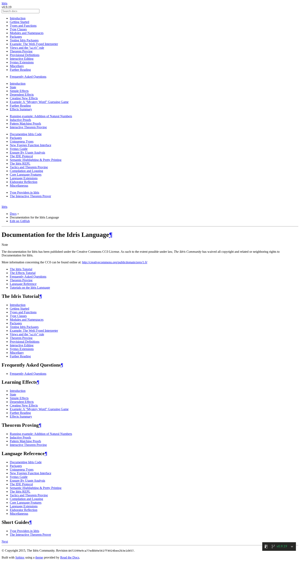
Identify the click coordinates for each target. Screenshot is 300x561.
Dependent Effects (22, 94)
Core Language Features (25, 174)
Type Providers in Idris (24, 192)
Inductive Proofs (20, 120)
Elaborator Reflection (23, 182)
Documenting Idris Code (26, 134)
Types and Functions (23, 25)
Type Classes (18, 29)
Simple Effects (19, 91)
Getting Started (19, 22)
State (13, 87)
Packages (16, 36)
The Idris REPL (20, 163)
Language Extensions (24, 178)
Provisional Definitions (24, 55)
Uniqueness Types (21, 141)
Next (5, 541)
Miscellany (17, 66)
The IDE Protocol (21, 156)
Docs (13, 213)
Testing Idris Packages (24, 40)
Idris (4, 3)
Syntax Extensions (22, 62)
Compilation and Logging (26, 171)
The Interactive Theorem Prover (30, 196)
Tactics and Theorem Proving (29, 167)
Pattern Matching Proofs (25, 123)
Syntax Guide (19, 149)
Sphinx (19, 557)
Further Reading (20, 69)
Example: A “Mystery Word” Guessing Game (39, 102)
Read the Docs (69, 557)
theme (39, 557)
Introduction (18, 18)
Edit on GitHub (20, 221)
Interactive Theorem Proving (28, 127)
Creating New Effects (24, 98)
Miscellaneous (19, 185)
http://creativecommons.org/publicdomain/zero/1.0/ (114, 262)
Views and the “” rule (27, 47)
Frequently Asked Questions (28, 76)
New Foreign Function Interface (30, 145)
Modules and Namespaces (26, 33)
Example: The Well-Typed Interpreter (34, 44)
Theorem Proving (21, 51)
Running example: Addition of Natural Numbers (41, 116)
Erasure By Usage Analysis (27, 152)
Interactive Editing (21, 58)
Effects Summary (21, 109)
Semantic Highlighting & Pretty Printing (35, 160)
